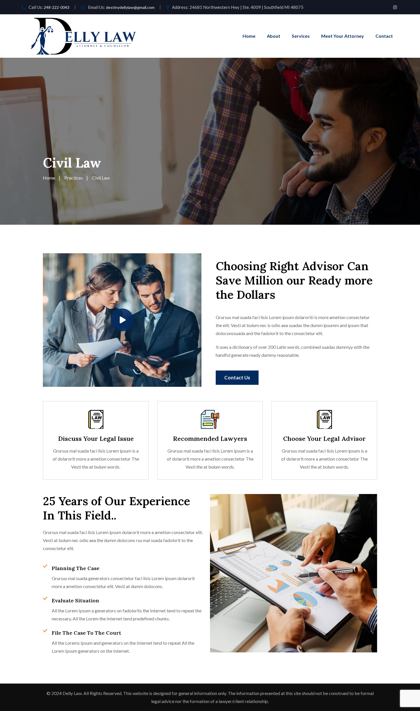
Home (249, 36)
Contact (384, 36)
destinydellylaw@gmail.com (130, 7)
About (273, 36)
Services (301, 36)
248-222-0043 (56, 7)
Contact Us (237, 378)
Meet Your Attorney (342, 36)
